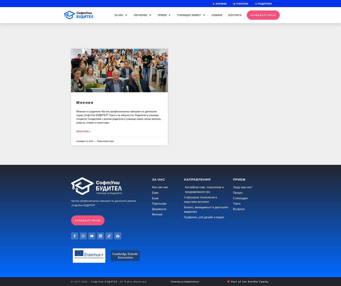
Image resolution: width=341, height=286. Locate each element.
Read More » (83, 131)
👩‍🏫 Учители (240, 3)
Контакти (235, 15)
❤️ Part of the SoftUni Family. (248, 281)
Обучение (140, 15)
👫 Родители (263, 3)
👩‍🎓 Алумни (219, 3)
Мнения (84, 102)
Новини (217, 15)
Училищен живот (189, 15)
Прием (162, 15)
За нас (118, 15)
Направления (197, 179)
